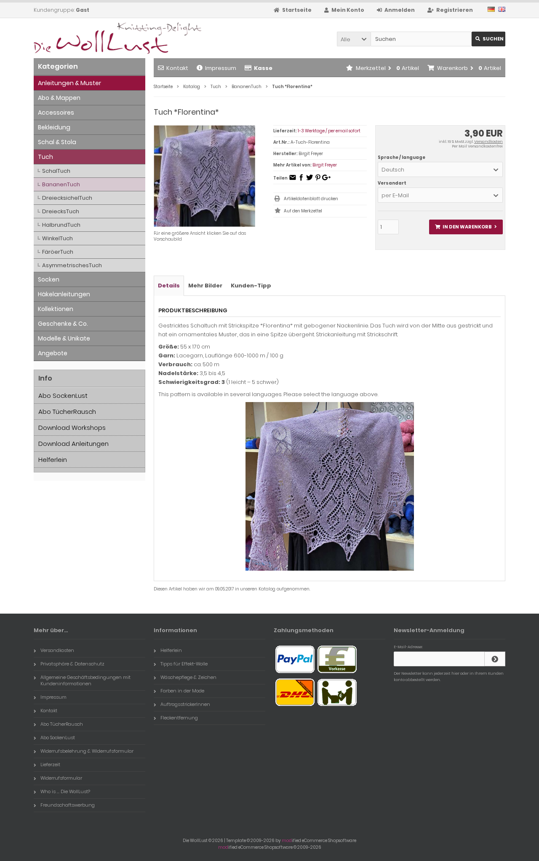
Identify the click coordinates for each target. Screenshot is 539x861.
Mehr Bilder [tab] (205, 286)
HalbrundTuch (61, 225)
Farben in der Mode (182, 690)
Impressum (220, 68)
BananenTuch (61, 184)
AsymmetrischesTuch (72, 265)
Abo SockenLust (63, 395)
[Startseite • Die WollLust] (89, 38)
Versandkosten (488, 141)
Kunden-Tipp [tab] (251, 286)
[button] (354, 39)
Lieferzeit (50, 764)
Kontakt (177, 68)
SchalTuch (56, 171)
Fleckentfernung (179, 717)
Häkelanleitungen (64, 294)
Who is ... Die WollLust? (65, 791)
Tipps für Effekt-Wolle (184, 663)
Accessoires (56, 112)
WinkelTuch (57, 238)
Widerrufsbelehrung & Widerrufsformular (86, 751)
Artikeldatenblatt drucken (311, 199)
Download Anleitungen (73, 443)
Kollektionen (55, 309)
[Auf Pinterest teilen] (318, 180)
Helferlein (52, 459)
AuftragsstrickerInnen (185, 704)
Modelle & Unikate (64, 338)
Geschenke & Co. (63, 323)
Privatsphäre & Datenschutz (72, 663)
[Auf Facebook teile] (301, 180)
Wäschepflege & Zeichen (188, 677)
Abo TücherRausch (67, 411)
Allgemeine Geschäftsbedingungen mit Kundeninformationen (85, 680)
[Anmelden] (495, 659)
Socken (48, 279)
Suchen (488, 39)
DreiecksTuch (60, 211)
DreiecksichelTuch (67, 198)
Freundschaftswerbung (67, 805)
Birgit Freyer (324, 165)
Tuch (45, 157)
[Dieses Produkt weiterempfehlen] (292, 180)
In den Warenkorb (465, 227)
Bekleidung (54, 127)
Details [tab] (169, 286)
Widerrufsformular (61, 778)
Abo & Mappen (59, 98)
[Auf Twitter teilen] (309, 180)
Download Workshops (72, 427)
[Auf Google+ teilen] (326, 180)
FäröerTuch (57, 252)
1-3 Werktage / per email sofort (329, 131)
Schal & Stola (57, 142)
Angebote (52, 353)
